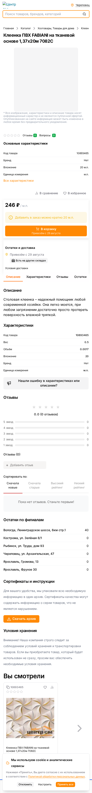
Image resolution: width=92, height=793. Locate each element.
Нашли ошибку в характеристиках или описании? (49, 383)
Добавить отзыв (19, 465)
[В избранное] (45, 687)
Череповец (82, 5)
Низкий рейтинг (79, 485)
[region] (46, 728)
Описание (13, 276)
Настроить (45, 784)
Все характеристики (18, 180)
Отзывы (62, 276)
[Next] (79, 728)
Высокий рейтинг (57, 485)
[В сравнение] (52, 687)
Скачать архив (24, 619)
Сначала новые (13, 485)
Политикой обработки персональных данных (56, 776)
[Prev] (12, 728)
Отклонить (25, 784)
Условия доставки (16, 268)
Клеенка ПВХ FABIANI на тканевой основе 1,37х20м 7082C (27, 749)
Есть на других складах (31, 260)
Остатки (80, 276)
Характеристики (38, 276)
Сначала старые (34, 485)
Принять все (65, 784)
